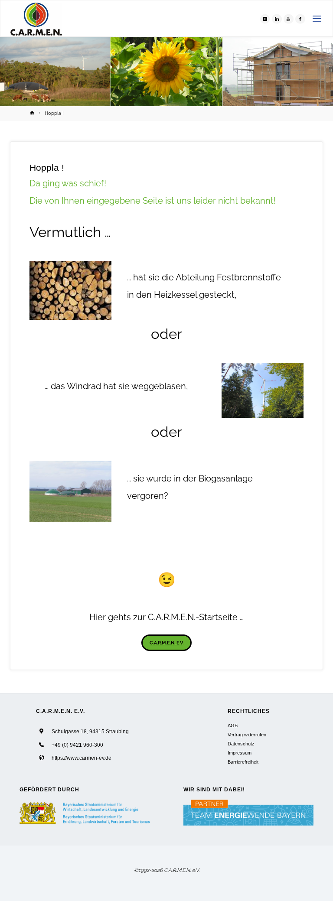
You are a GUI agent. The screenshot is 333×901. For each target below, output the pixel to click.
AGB (233, 725)
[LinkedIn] (276, 18)
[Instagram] (265, 18)
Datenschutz (241, 743)
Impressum (239, 752)
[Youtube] (288, 18)
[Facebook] (300, 18)
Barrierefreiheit (243, 761)
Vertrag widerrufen (247, 734)
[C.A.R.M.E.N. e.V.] (36, 19)
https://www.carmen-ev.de (81, 758)
